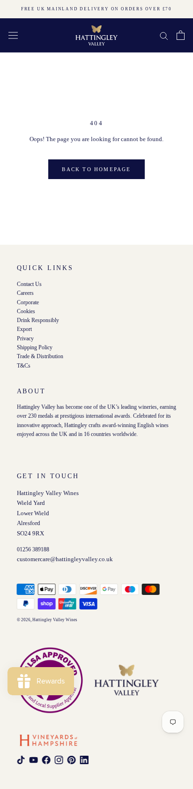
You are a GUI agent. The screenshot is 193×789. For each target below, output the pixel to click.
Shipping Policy (34, 348)
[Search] (164, 35)
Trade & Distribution (40, 356)
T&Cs (23, 365)
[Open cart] (181, 35)
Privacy (25, 338)
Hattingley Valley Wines (54, 619)
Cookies (26, 311)
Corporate (28, 302)
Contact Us (29, 284)
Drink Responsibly (38, 320)
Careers (25, 293)
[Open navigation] (13, 35)
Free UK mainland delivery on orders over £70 (96, 9)
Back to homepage (96, 169)
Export (24, 329)
